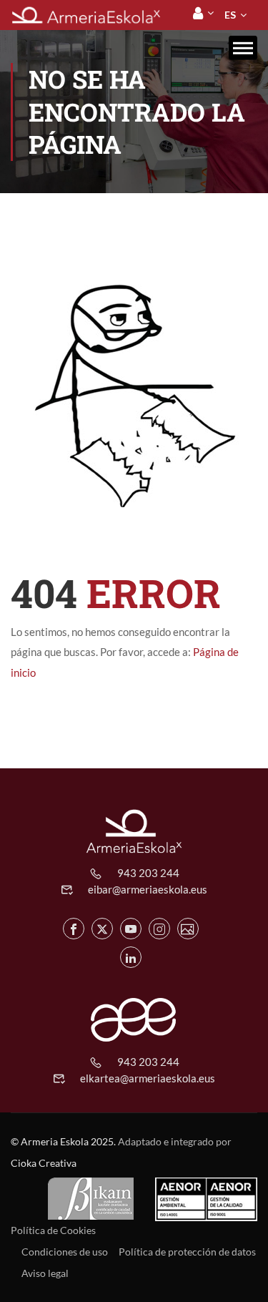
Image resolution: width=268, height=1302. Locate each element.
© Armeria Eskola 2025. (63, 1141)
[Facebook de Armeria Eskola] (73, 928)
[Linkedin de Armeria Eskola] (131, 957)
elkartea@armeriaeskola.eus (147, 1078)
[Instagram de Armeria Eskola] (159, 928)
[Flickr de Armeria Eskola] (188, 928)
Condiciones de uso (64, 1251)
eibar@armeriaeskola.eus (147, 889)
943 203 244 (148, 872)
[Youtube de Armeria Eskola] (131, 928)
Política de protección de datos (187, 1251)
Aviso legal (45, 1273)
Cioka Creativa (43, 1163)
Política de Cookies (53, 1230)
